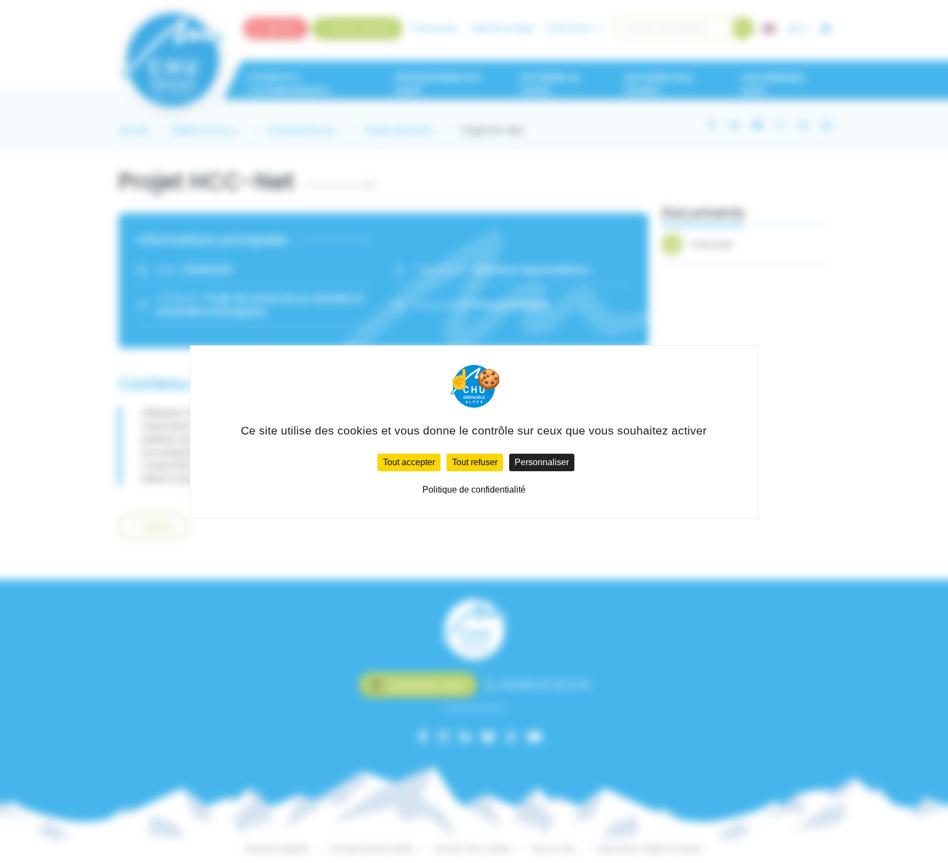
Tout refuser (475, 462)
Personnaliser (542, 462)
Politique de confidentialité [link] (474, 489)
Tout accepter (409, 462)
